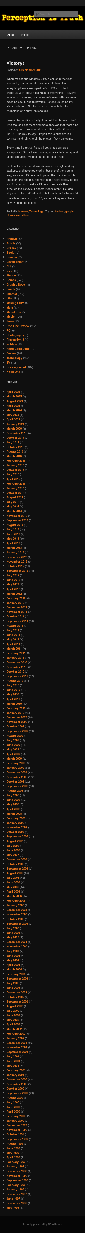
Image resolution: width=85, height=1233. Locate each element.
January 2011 (15, 657)
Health (11, 289)
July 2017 (13, 442)
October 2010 (15, 671)
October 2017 (15, 437)
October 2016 (15, 447)
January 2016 (15, 465)
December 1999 (17, 1125)
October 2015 (15, 470)
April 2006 (13, 891)
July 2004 (13, 951)
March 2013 (14, 547)
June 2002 (13, 1015)
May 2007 (13, 855)
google (69, 211)
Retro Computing (18, 348)
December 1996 (17, 1203)
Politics (12, 344)
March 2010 (14, 703)
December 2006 (17, 859)
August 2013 (15, 525)
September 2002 (17, 1001)
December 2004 (17, 942)
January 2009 (15, 767)
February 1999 (16, 1162)
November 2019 (17, 433)
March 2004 (14, 969)
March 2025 (14, 396)
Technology (36, 211)
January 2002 (15, 1038)
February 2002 (16, 1033)
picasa (11, 215)
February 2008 (16, 818)
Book (10, 252)
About (10, 34)
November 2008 (17, 777)
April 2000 (13, 1111)
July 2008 (13, 795)
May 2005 (13, 937)
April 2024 (13, 406)
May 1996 (13, 1207)
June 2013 (13, 534)
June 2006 (13, 882)
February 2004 (16, 974)
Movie (11, 316)
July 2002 (13, 1010)
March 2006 (14, 896)
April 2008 (13, 809)
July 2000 (13, 1102)
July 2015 (13, 474)
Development (15, 261)
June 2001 (13, 1061)
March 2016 (14, 456)
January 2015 (15, 488)
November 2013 (17, 516)
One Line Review (18, 326)
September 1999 (17, 1139)
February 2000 (16, 1116)
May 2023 (13, 415)
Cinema (12, 257)
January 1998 (15, 1189)
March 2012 (14, 593)
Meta (10, 307)
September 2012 (17, 570)
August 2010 (15, 680)
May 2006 (13, 887)
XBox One (13, 371)
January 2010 (15, 713)
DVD (9, 271)
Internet (23, 211)
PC (8, 330)
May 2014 (13, 506)
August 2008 (15, 790)
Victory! (15, 63)
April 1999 (13, 1157)
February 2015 (16, 483)
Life (9, 298)
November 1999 (17, 1130)
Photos (25, 34)
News (10, 321)
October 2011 (15, 616)
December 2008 (17, 772)
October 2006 (15, 864)
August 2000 (15, 1097)
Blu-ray (11, 248)
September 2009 (17, 731)
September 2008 (17, 786)
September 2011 (17, 621)
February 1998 (16, 1185)
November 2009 (17, 722)
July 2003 (13, 983)
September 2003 (17, 978)
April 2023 (13, 419)
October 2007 (15, 832)
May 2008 (13, 804)
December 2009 (17, 717)
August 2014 (15, 497)
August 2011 (15, 626)
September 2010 (17, 676)
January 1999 (15, 1166)
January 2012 (15, 603)
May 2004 (13, 960)
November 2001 (17, 1047)
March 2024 (14, 410)
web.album (22, 215)
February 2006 (16, 900)
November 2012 (17, 561)
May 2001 (13, 1066)
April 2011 (13, 644)
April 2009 (13, 754)
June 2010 (13, 690)
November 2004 (17, 946)
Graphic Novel (16, 284)
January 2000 (15, 1120)
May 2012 (13, 584)
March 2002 (14, 1029)
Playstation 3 (15, 339)
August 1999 (15, 1143)
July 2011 (13, 630)
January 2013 (15, 552)
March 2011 (14, 648)
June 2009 (13, 745)
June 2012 (13, 580)
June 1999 (13, 1148)
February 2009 (16, 763)
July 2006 (13, 877)
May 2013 (13, 538)
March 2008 (14, 813)
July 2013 (13, 529)
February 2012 (16, 598)
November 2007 (17, 827)
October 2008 (15, 781)
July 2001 (13, 1056)
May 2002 (13, 1020)
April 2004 (13, 965)
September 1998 (17, 1180)
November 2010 (17, 667)
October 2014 (15, 493)
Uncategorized (16, 367)
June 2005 (13, 933)
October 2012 (15, 566)
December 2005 (17, 910)
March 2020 (14, 428)
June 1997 (13, 1198)
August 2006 (15, 873)
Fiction (11, 275)
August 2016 (15, 451)
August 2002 (15, 1006)
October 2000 (15, 1088)
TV (8, 362)
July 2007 (13, 846)
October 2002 (15, 997)
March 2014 (14, 511)
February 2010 (16, 708)
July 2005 (13, 928)
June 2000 (13, 1107)
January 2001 (15, 1075)
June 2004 (13, 956)
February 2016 (16, 460)
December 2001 (17, 1043)
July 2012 (13, 575)
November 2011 (17, 612)
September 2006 (17, 868)
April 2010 (13, 699)
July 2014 (13, 502)
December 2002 (17, 992)
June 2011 (13, 635)
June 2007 (13, 850)
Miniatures (14, 312)
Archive (12, 238)
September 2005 (17, 923)
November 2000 (17, 1084)
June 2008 (13, 800)
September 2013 (17, 520)
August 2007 (15, 841)
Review (11, 353)
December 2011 (17, 607)
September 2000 (17, 1093)
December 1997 (17, 1194)
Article (11, 243)
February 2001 (16, 1070)
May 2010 (13, 694)
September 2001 (17, 1052)
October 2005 (15, 919)
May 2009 (13, 749)
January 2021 (15, 424)
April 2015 (13, 479)
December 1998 (17, 1171)
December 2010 (17, 662)
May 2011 (13, 639)
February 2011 (16, 653)
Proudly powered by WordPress (42, 1224)
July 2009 (13, 740)
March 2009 (14, 758)
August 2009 (15, 736)
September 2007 (17, 836)
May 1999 (13, 1153)
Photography (15, 335)
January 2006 (15, 905)
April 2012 (13, 589)
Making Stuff (15, 303)
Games (11, 280)
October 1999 (15, 1134)
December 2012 (17, 557)
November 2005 (17, 914)
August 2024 (15, 401)
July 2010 (13, 685)
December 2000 (17, 1079)
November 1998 (17, 1176)
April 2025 (13, 392)
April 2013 (13, 543)
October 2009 (15, 726)
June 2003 (13, 987)
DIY (9, 266)
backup (59, 211)
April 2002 (13, 1024)
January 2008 (15, 823)
